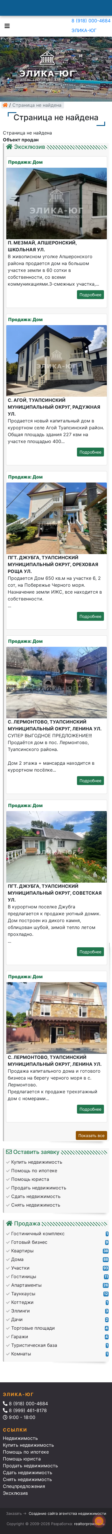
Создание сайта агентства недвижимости (67, 1513)
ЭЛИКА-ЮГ (84, 30)
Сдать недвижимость (27, 1472)
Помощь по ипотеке (26, 1452)
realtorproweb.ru (89, 1523)
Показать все (91, 1135)
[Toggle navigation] (5, 25)
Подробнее (90, 294)
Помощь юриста (22, 1459)
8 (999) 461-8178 (27, 1410)
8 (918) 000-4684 (91, 20)
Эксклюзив (15, 1493)
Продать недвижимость (30, 1465)
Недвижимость (20, 1438)
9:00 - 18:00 (21, 1417)
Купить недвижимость (28, 1445)
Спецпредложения (24, 1486)
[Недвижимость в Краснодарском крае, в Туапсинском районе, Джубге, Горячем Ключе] (5, 105)
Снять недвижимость (27, 1479)
